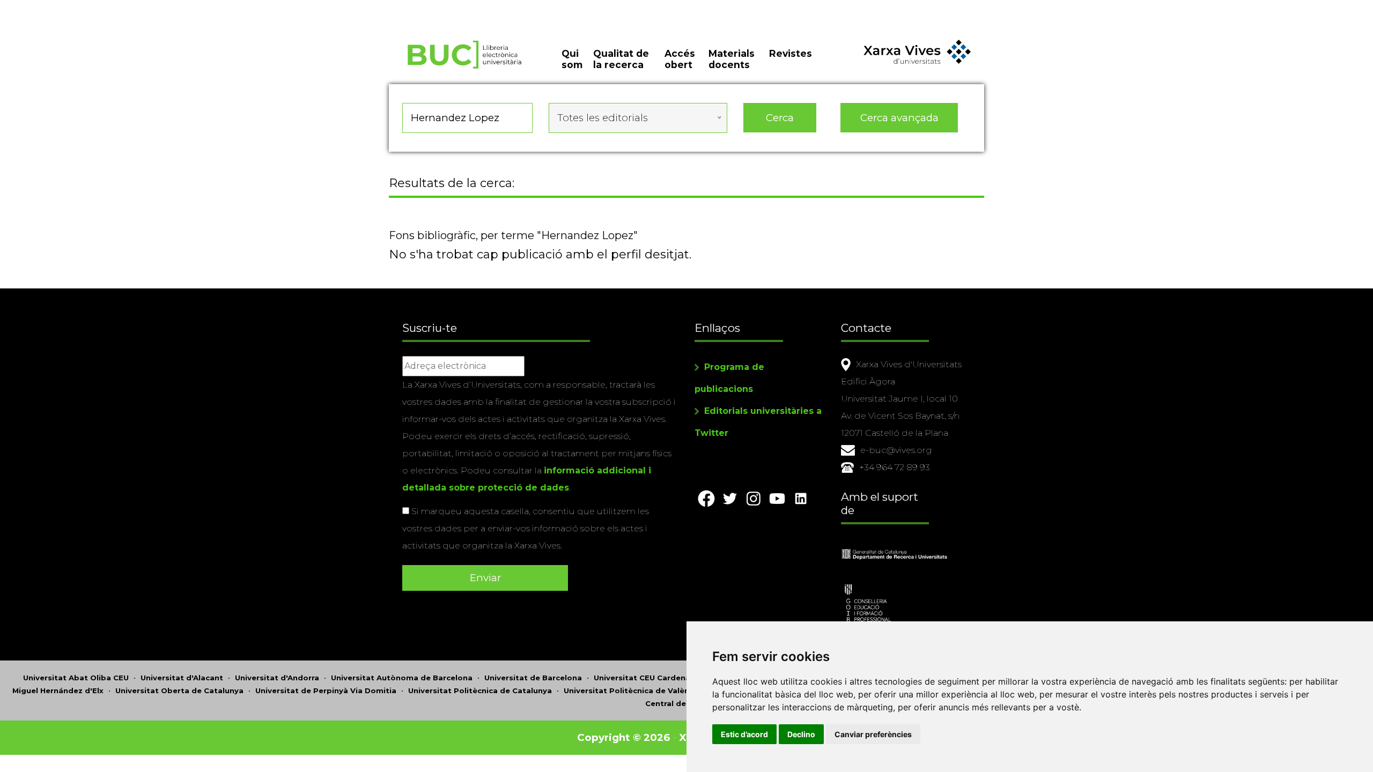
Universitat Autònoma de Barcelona (402, 677)
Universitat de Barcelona (533, 677)
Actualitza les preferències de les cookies (99, 7)
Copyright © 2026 (623, 737)
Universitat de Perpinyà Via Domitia (325, 690)
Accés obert (680, 59)
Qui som (572, 59)
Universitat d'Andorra (277, 677)
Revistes (790, 53)
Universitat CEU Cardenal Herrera (659, 677)
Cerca (780, 118)
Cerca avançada (899, 118)
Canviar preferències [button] (873, 734)
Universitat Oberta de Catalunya (179, 690)
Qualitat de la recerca (621, 59)
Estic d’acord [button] (744, 734)
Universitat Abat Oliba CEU (76, 677)
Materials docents (731, 59)
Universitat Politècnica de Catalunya (480, 690)
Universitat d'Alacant (182, 677)
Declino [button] (801, 734)
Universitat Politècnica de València (632, 690)
